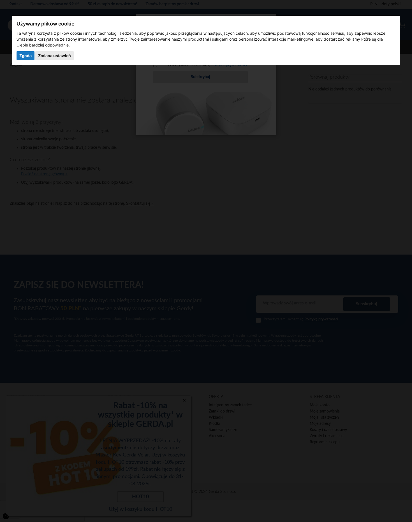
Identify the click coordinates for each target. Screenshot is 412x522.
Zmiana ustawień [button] (54, 55)
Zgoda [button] (25, 55)
